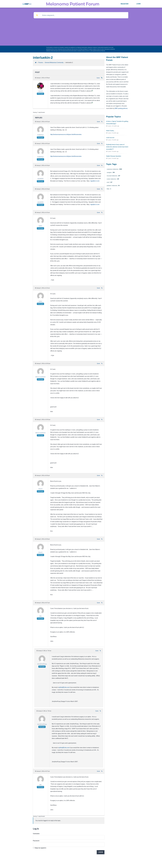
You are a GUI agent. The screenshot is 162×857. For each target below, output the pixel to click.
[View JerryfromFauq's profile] (42, 661)
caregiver (111, 172)
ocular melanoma (113, 179)
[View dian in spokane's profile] (40, 374)
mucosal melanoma (113, 175)
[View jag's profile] (40, 613)
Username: (36, 833)
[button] (124, 4)
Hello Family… (110, 130)
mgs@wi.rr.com (94, 181)
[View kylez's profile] (40, 223)
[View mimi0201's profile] (40, 176)
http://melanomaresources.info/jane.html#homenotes (66, 134)
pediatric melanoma (113, 185)
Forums (40, 62)
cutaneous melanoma (114, 169)
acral (109, 182)
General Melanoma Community (54, 62)
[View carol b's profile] (40, 89)
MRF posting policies (121, 108)
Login (138, 3)
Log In (100, 852)
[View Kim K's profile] (40, 486)
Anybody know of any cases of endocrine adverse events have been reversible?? (117, 147)
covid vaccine (110, 137)
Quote (98, 77)
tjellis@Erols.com (64, 687)
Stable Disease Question (113, 156)
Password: (36, 841)
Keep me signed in (40, 848)
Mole (109, 189)
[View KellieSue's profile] (40, 132)
